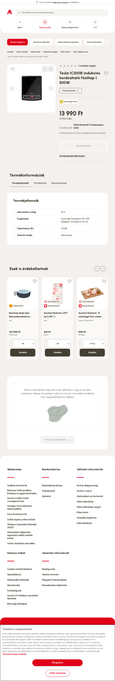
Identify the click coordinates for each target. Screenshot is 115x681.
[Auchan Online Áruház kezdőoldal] (9, 12)
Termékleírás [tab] (40, 183)
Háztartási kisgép (50, 52)
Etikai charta (82, 512)
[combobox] (62, 12)
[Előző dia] (97, 268)
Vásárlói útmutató (50, 574)
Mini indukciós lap (80, 52)
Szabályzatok (48, 491)
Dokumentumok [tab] (59, 183)
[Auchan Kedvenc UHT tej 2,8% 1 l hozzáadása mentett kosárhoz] (69, 281)
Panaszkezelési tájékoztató (54, 585)
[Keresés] (19, 12)
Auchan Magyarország (87, 485)
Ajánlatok (46, 496)
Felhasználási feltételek (18, 580)
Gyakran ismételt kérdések (19, 569)
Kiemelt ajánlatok (94, 42)
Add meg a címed (60, 2)
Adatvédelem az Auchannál (90, 496)
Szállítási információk (17, 485)
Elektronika (35, 52)
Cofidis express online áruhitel (21, 519)
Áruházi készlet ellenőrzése (72, 156)
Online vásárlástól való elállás (21, 543)
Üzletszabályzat (84, 523)
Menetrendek (13, 585)
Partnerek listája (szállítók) (15, 654)
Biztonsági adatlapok (17, 604)
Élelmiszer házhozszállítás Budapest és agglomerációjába (22, 492)
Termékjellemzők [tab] (20, 183)
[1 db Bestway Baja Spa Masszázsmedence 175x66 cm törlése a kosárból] (12, 343)
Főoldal (10, 52)
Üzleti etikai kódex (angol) (89, 507)
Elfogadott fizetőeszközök (54, 580)
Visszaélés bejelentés (87, 518)
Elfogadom (57, 662)
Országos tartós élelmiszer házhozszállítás (19, 507)
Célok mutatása (57, 673)
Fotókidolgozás (14, 590)
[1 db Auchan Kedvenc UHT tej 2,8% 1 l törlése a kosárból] (46, 343)
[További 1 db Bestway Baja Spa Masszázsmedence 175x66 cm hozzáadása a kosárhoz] (33, 343)
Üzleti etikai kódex (85, 501)
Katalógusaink (48, 569)
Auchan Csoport (84, 491)
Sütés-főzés (65, 52)
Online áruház (22, 52)
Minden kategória (17, 42)
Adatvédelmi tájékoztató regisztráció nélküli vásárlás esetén (20, 535)
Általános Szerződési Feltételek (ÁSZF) (22, 526)
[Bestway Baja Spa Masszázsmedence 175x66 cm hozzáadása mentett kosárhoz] (35, 281)
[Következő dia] (103, 268)
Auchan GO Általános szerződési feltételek (22, 597)
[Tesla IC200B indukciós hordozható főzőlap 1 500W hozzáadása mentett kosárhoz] (106, 73)
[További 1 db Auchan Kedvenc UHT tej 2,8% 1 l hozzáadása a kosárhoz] (68, 343)
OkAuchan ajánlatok (41, 42)
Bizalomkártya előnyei (52, 485)
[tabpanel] (57, 219)
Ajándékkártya (14, 574)
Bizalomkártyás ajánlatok (68, 42)
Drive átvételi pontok (17, 514)
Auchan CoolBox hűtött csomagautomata (18, 500)
